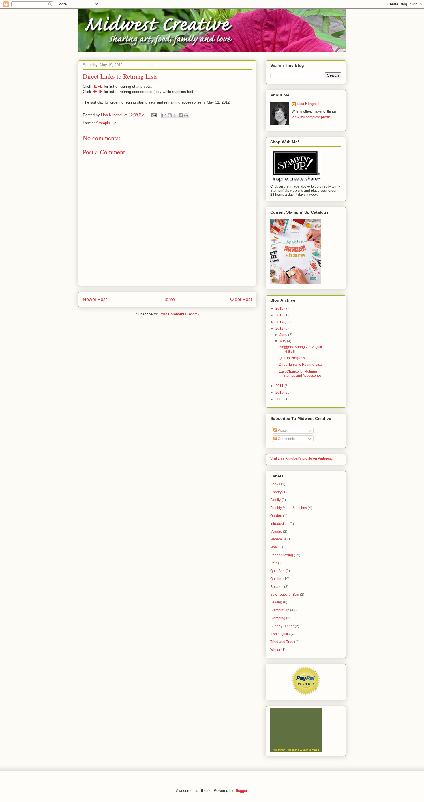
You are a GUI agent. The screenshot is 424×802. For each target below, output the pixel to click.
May (283, 341)
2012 (279, 329)
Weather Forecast (285, 749)
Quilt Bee (277, 571)
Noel (274, 547)
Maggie (276, 531)
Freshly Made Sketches (288, 508)
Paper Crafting (281, 555)
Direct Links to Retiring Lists (300, 365)
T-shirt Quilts (280, 634)
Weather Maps (309, 749)
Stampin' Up (106, 123)
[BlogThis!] (169, 115)
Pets (273, 563)
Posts (281, 430)
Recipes (276, 587)
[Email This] (164, 115)
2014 (279, 322)
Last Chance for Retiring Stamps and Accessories (300, 373)
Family (275, 500)
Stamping (277, 618)
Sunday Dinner (282, 626)
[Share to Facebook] (180, 115)
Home (168, 299)
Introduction (279, 524)
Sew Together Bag (284, 595)
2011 (279, 386)
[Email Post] (153, 115)
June (283, 335)
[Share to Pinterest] (186, 115)
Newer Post (95, 299)
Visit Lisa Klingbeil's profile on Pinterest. (301, 458)
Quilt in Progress (292, 358)
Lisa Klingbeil (308, 104)
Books (275, 484)
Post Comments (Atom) (179, 314)
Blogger (240, 790)
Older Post (241, 299)
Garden (276, 516)
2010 (279, 392)
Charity (276, 492)
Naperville (278, 539)
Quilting (276, 579)
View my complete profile (311, 117)
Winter (275, 650)
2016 (279, 308)
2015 (279, 315)
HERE (97, 86)
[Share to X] (175, 115)
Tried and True (281, 642)
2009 (279, 399)
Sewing (276, 602)
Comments (286, 439)
